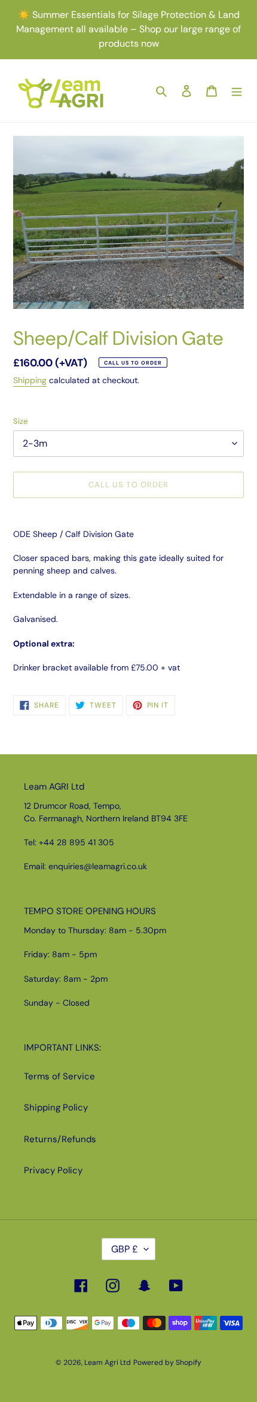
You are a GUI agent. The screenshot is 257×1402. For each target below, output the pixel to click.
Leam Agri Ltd (107, 1362)
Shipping (30, 380)
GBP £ (124, 1249)
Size (20, 421)
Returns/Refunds (60, 1139)
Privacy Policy (53, 1170)
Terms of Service (59, 1076)
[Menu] (236, 91)
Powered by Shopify (167, 1362)
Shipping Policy (56, 1107)
